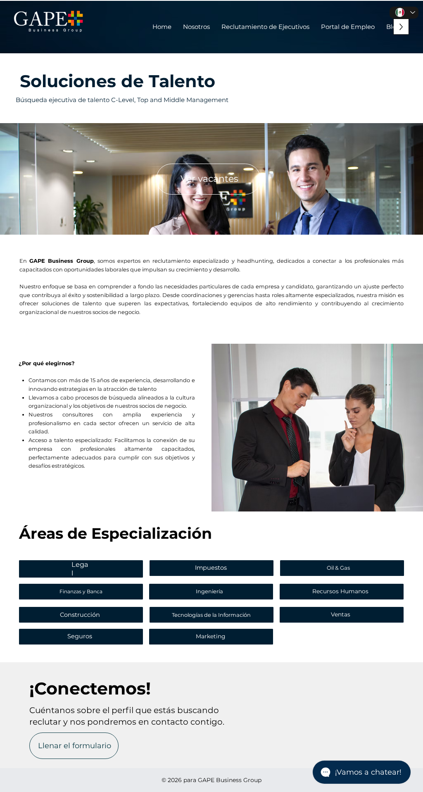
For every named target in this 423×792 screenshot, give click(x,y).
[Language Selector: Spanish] (404, 13)
